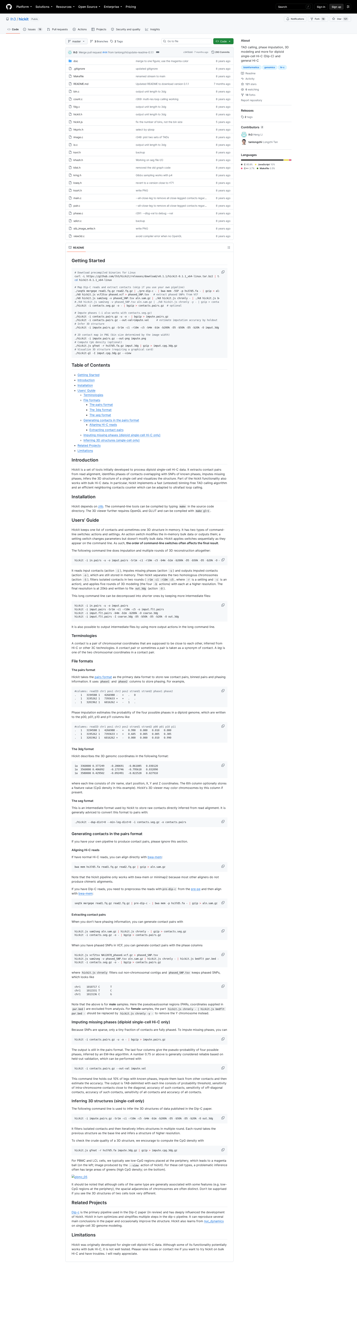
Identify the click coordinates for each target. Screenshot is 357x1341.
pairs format (103, 677)
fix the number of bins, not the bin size (159, 121)
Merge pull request (90, 52)
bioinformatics (251, 67)
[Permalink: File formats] (69, 661)
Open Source (87, 7)
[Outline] (229, 247)
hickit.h (77, 114)
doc (75, 61)
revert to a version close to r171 (155, 182)
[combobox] (188, 41)
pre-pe (195, 889)
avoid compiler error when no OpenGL (159, 236)
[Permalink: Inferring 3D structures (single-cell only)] (69, 1101)
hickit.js (78, 121)
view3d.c (79, 236)
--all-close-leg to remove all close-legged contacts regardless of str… (178, 198)
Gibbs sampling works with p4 (154, 175)
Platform (22, 7)
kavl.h (77, 152)
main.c (77, 198)
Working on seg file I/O (149, 160)
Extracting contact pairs (106, 430)
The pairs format (101, 404)
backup (140, 152)
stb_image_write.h (84, 228)
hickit (24, 19)
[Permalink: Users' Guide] (69, 520)
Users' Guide (86, 390)
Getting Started (88, 375)
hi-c (282, 67)
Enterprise (111, 7)
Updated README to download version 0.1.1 (162, 83)
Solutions (42, 7)
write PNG (142, 190)
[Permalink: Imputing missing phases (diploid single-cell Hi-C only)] (69, 1022)
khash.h (78, 160)
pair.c (76, 205)
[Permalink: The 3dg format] (69, 749)
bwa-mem (155, 857)
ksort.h (77, 190)
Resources (64, 7)
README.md (81, 83)
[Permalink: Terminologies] (69, 635)
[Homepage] (9, 7)
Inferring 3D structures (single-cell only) (111, 440)
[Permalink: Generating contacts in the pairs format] (69, 833)
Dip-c (75, 1212)
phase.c (78, 213)
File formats (91, 400)
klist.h (77, 167)
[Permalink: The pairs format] (69, 669)
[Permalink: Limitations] (69, 1235)
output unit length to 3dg (151, 91)
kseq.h (77, 182)
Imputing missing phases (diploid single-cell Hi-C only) (121, 435)
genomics (269, 67)
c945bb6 (188, 52)
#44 (104, 52)
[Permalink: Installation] (69, 496)
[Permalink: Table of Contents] (69, 365)
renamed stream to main (150, 76)
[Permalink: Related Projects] (69, 1202)
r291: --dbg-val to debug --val (154, 213)
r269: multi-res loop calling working (157, 99)
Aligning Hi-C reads (103, 424)
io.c (75, 144)
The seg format (100, 415)
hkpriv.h (78, 129)
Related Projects (89, 445)
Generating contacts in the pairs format (111, 420)
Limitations (85, 450)
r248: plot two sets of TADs (152, 137)
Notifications (297, 18)
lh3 (13, 19)
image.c (78, 137)
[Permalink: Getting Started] (69, 260)
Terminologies (93, 395)
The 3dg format (100, 410)
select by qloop (145, 129)
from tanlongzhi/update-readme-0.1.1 (131, 52)
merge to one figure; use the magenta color (162, 61)
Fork (319, 18)
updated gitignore (147, 68)
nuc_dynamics (214, 1221)
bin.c (76, 91)
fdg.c (76, 106)
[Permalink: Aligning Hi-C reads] (69, 850)
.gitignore (79, 68)
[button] (223, 272)
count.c (78, 99)
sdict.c (77, 220)
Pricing (131, 7)
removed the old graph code (153, 167)
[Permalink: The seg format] (69, 800)
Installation (85, 385)
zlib (100, 506)
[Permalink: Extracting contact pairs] (69, 914)
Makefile (78, 76)
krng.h (77, 175)
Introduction (86, 380)
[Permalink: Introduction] (69, 459)
